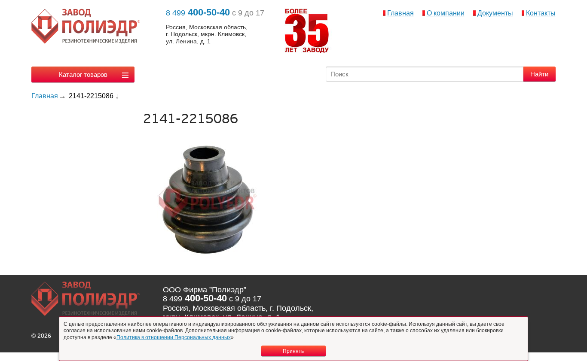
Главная (400, 13)
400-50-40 (198, 12)
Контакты (541, 13)
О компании (446, 13)
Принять (293, 351)
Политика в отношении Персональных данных (173, 337)
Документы (495, 13)
